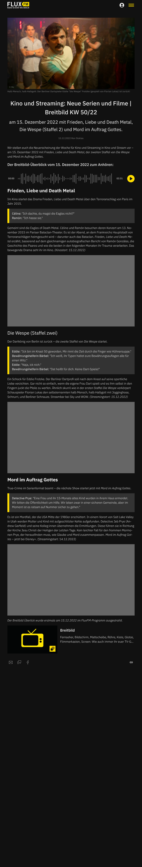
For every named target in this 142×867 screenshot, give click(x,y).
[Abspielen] (131, 178)
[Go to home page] (18, 5)
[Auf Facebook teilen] (27, 662)
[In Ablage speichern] (131, 662)
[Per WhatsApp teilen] (19, 662)
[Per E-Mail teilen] (10, 662)
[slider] (65, 178)
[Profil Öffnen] (122, 5)
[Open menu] (131, 5)
